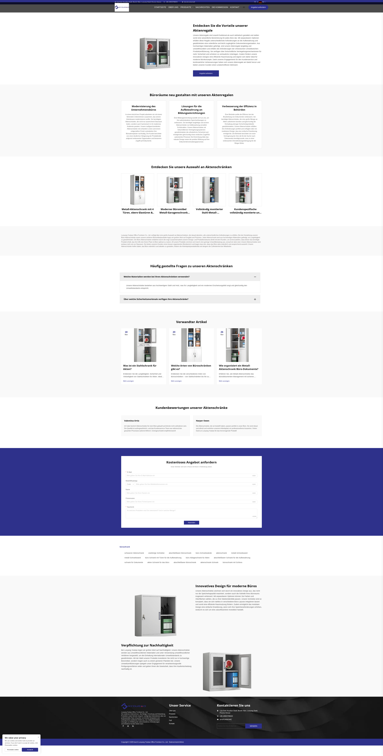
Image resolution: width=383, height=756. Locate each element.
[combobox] (130, 484)
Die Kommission (220, 7)
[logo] (122, 7)
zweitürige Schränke (156, 553)
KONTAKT (234, 7)
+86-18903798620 (172, 2)
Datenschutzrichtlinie (176, 742)
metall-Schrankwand (239, 553)
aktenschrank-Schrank (209, 562)
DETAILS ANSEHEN (137, 190)
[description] (133, 706)
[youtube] (128, 727)
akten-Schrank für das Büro (158, 562)
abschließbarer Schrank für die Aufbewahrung (232, 558)
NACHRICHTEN (203, 7)
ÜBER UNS (173, 7)
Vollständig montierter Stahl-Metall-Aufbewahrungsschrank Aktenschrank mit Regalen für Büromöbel (209, 210)
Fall (170, 720)
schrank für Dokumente (133, 562)
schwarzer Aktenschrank (134, 553)
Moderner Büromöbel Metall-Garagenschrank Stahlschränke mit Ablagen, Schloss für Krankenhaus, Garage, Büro (173, 210)
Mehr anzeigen (128, 381)
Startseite (160, 7)
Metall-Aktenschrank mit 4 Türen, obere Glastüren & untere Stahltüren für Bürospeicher (138, 210)
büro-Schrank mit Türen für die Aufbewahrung (163, 558)
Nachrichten (173, 717)
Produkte (172, 714)
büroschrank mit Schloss (232, 562)
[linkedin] (133, 727)
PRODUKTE (186, 7)
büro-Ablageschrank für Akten (197, 558)
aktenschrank (221, 553)
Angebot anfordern (258, 7)
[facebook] (123, 727)
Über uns (172, 711)
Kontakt (171, 723)
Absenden (191, 522)
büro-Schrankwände (204, 553)
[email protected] (225, 719)
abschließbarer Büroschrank (180, 553)
